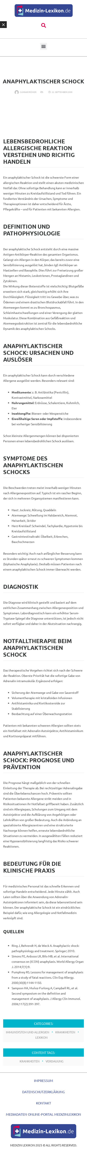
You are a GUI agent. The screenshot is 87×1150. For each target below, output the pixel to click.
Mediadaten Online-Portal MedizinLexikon (43, 1114)
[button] (43, 25)
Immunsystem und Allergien (27, 1032)
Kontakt (43, 1103)
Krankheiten (65, 1032)
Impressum (43, 1080)
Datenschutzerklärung (43, 1092)
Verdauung (54, 1061)
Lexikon (41, 1037)
